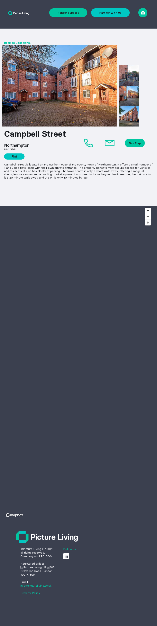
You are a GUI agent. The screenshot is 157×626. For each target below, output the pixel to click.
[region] (78, 362)
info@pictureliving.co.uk (36, 585)
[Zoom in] (148, 211)
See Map (135, 143)
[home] (18, 12)
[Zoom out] (148, 217)
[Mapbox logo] (14, 515)
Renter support (68, 12)
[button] (142, 12)
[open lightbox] (59, 86)
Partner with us (110, 12)
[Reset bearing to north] (148, 222)
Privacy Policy (30, 593)
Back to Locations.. (17, 43)
